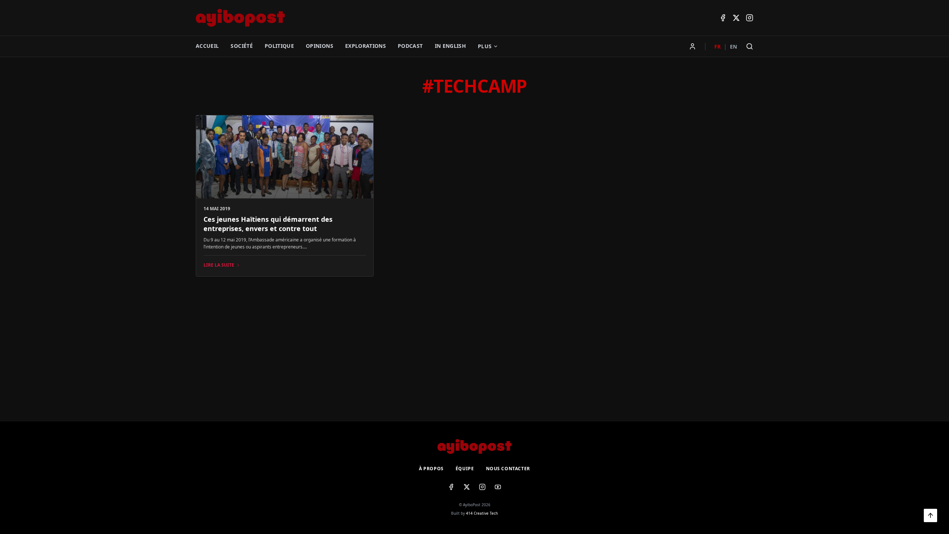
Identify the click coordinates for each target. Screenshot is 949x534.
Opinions (319, 45)
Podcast (410, 45)
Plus (485, 46)
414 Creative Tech (482, 513)
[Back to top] (930, 515)
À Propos (431, 469)
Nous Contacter (508, 469)
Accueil (207, 45)
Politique (279, 45)
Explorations (365, 45)
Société (241, 45)
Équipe (465, 469)
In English (450, 45)
